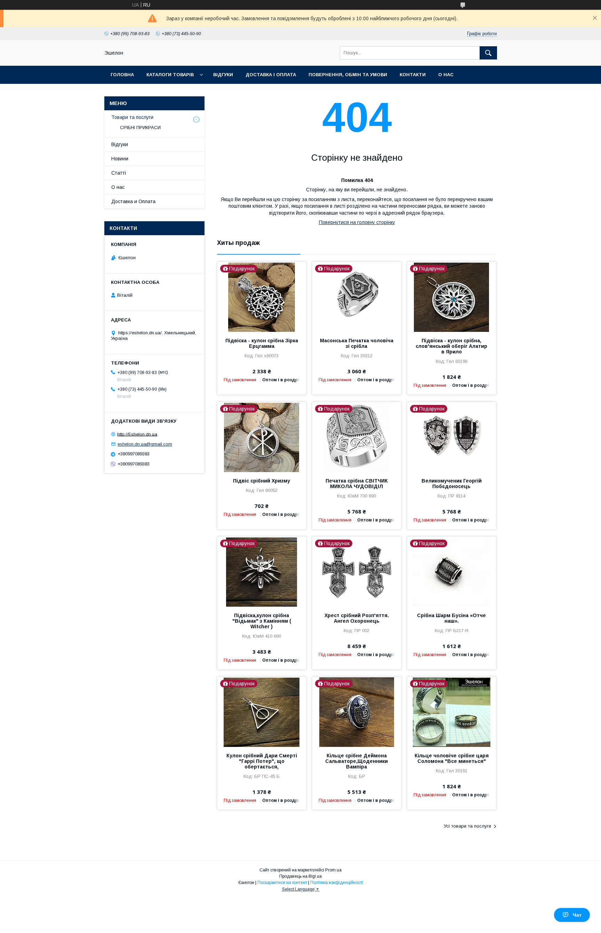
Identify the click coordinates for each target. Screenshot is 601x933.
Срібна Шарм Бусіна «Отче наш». (451, 618)
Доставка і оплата (271, 74)
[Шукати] (488, 52)
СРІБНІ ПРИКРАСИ (140, 127)
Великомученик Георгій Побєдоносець (452, 483)
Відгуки (223, 74)
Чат (577, 915)
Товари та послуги (132, 117)
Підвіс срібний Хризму (261, 481)
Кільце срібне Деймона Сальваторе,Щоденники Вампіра (356, 761)
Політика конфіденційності (336, 882)
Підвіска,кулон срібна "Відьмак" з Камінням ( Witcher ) (261, 621)
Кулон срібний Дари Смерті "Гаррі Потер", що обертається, (261, 761)
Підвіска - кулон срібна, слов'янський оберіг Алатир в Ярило (451, 346)
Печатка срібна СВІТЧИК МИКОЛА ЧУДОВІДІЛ (357, 483)
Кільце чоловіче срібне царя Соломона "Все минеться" (452, 758)
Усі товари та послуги (467, 826)
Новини (119, 158)
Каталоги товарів (170, 74)
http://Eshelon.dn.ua (137, 434)
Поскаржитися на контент (282, 882)
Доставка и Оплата (133, 201)
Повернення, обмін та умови (347, 74)
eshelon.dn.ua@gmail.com (145, 444)
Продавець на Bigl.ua (300, 876)
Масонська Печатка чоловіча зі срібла (356, 343)
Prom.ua (333, 870)
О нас (446, 74)
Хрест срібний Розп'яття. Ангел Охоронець (356, 618)
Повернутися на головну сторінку (357, 222)
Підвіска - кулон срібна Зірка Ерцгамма (261, 343)
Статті (118, 173)
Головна (122, 74)
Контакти (413, 74)
